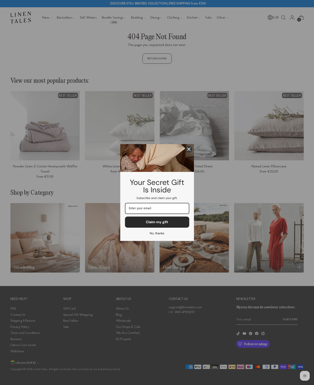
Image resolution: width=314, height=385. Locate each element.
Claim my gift (157, 222)
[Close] (189, 149)
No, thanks (157, 233)
